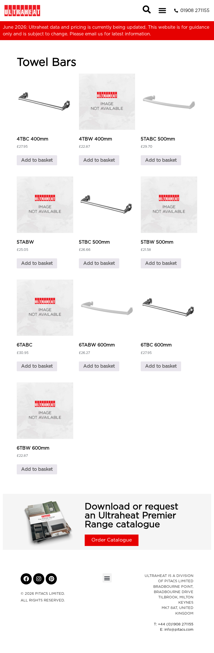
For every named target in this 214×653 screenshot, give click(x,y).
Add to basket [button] (37, 160)
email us (94, 34)
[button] (162, 10)
